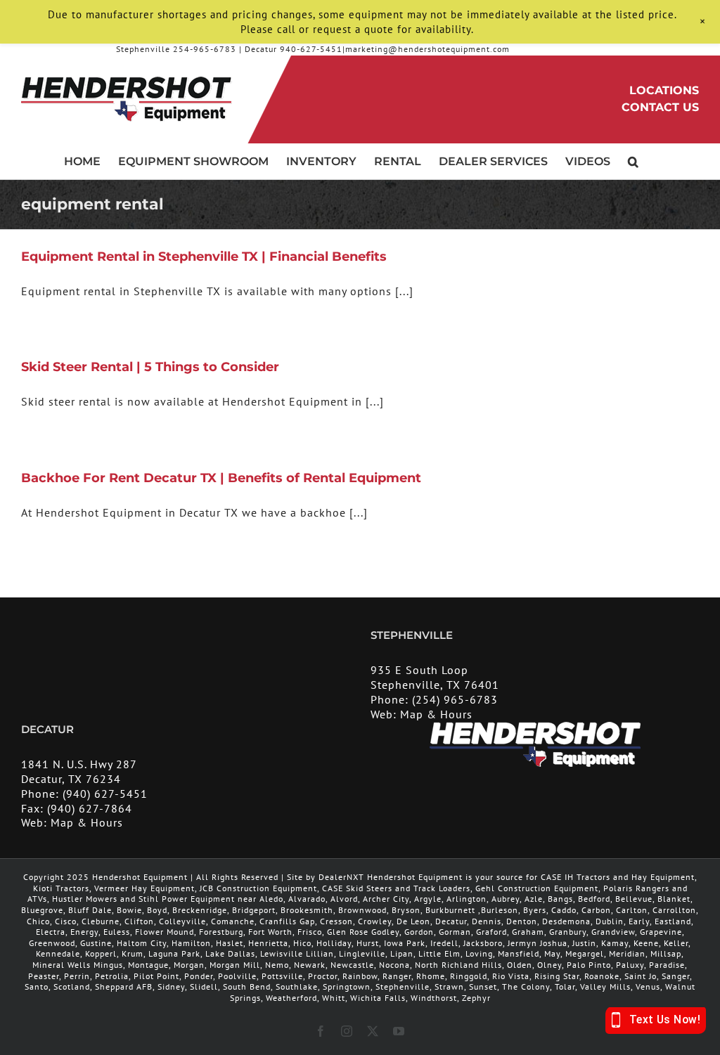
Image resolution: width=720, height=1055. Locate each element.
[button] (633, 161)
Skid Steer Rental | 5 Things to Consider (150, 367)
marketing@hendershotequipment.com (427, 49)
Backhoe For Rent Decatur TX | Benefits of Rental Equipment (221, 478)
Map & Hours (436, 714)
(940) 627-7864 (89, 808)
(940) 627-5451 (105, 794)
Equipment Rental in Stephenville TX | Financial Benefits (204, 256)
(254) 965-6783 (455, 699)
